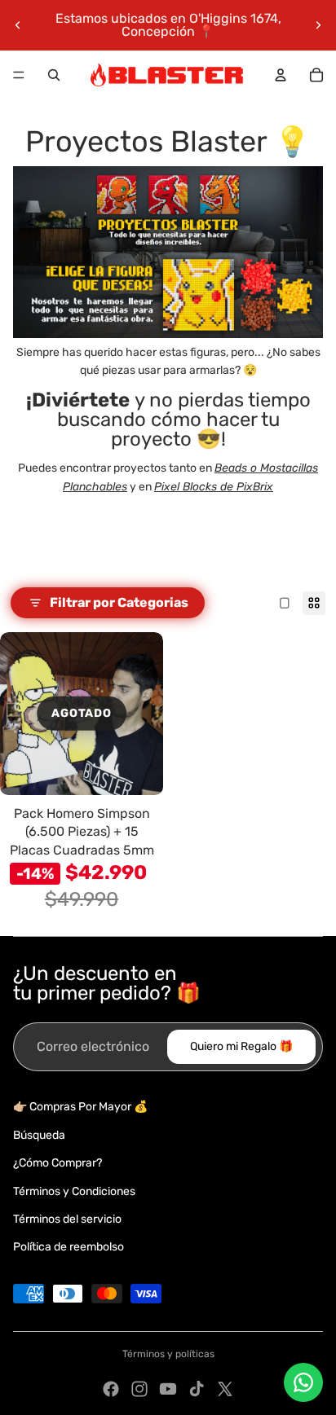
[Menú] (19, 75)
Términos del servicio (67, 1219)
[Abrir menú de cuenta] (280, 75)
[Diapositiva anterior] (18, 25)
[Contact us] (303, 1382)
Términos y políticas (168, 1354)
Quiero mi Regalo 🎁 (241, 1046)
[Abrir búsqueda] (54, 75)
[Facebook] (111, 1389)
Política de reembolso (68, 1247)
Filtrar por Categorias (119, 602)
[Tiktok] (196, 1389)
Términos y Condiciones (74, 1191)
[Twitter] (225, 1389)
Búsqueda (39, 1135)
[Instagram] (139, 1389)
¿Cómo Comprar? (57, 1163)
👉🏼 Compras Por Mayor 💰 (80, 1107)
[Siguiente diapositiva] (318, 25)
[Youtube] (168, 1389)
